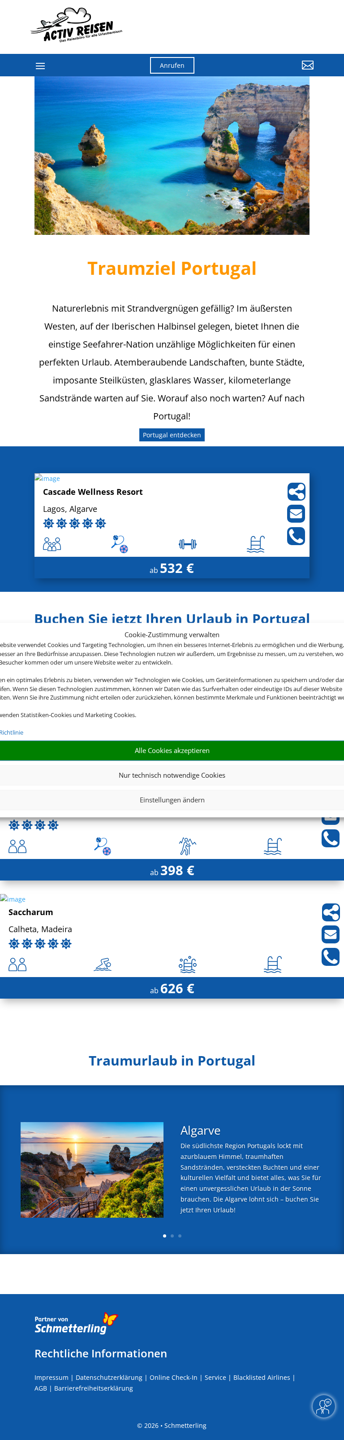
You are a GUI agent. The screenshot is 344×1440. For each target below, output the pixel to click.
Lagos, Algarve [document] (70, 509)
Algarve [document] (201, 1131)
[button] (270, 71)
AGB (40, 1388)
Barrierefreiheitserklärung (93, 1388)
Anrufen (172, 65)
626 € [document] (177, 988)
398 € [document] (177, 870)
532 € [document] (177, 568)
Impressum (51, 1377)
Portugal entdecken (172, 435)
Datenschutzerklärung (109, 1377)
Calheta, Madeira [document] (40, 929)
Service (215, 1377)
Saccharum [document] (31, 912)
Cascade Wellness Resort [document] (93, 492)
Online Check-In (174, 1377)
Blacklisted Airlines (261, 1377)
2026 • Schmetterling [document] (174, 1425)
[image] (47, 478)
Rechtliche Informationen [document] (100, 1353)
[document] (172, 621)
